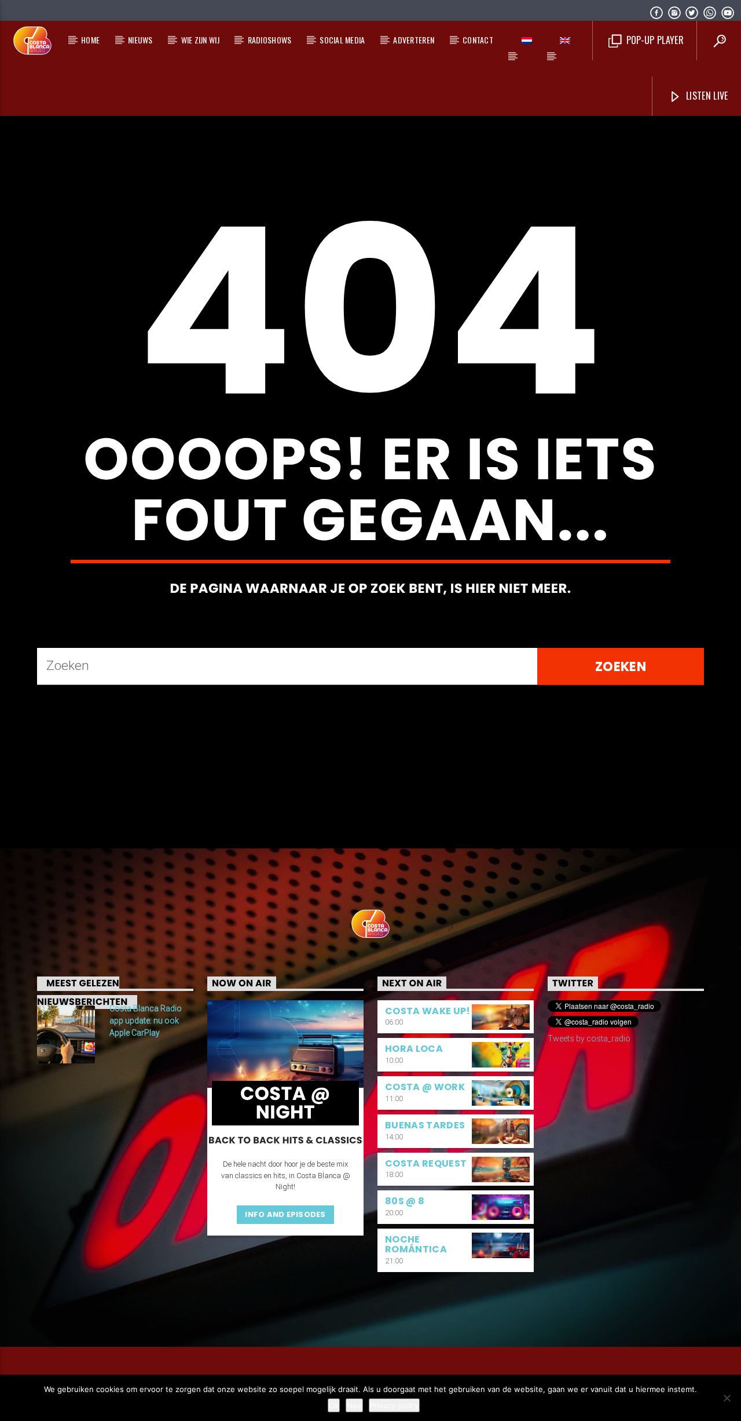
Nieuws (140, 40)
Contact (478, 40)
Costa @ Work (425, 1087)
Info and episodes (285, 1214)
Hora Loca (414, 1048)
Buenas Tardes (425, 1125)
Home (90, 40)
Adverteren (413, 40)
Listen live (706, 96)
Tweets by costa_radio (589, 1038)
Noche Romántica (416, 1244)
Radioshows (270, 40)
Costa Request (426, 1163)
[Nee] (726, 1398)
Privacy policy (394, 1405)
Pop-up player (653, 40)
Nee (354, 1405)
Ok (334, 1405)
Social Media (342, 40)
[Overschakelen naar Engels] (565, 40)
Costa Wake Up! (427, 1011)
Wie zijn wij (200, 40)
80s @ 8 (404, 1201)
